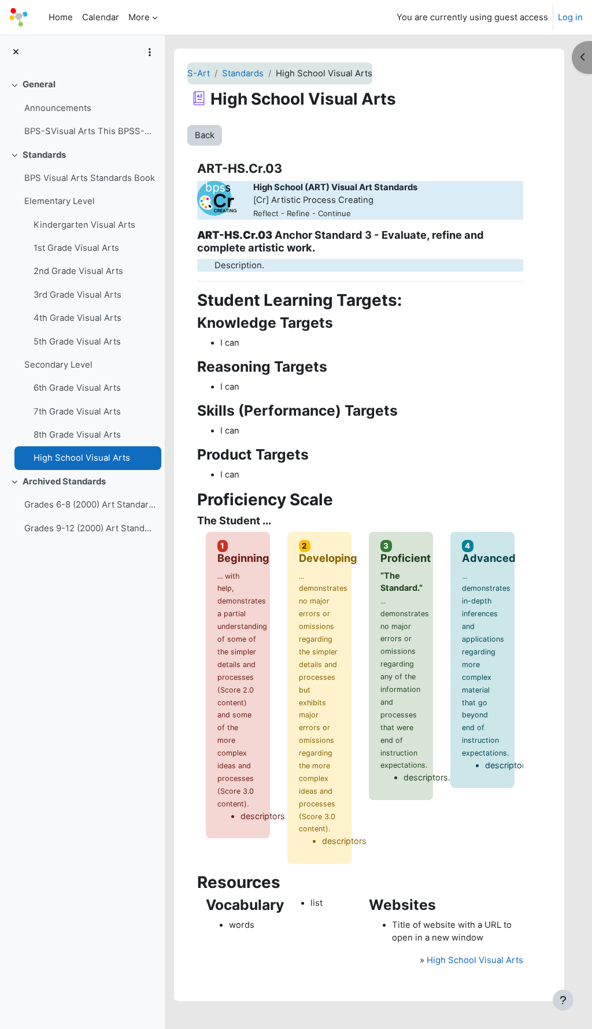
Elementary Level (59, 201)
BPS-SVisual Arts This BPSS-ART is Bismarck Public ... (90, 131)
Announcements (57, 108)
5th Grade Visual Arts (77, 341)
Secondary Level (58, 365)
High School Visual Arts (82, 458)
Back (204, 135)
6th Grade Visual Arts (77, 388)
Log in (570, 17)
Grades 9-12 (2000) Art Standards (90, 528)
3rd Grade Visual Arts (77, 295)
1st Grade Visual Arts (76, 248)
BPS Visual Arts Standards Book (89, 178)
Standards (44, 155)
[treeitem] (82, 108)
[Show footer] (563, 1000)
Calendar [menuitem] (100, 17)
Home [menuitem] (61, 17)
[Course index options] (149, 52)
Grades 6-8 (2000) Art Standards (90, 504)
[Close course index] (16, 52)
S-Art (198, 73)
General (39, 84)
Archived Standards (64, 481)
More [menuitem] (139, 17)
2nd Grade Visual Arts (78, 271)
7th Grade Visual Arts (77, 411)
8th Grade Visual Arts (77, 435)
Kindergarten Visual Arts (84, 225)
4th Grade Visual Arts (77, 318)
